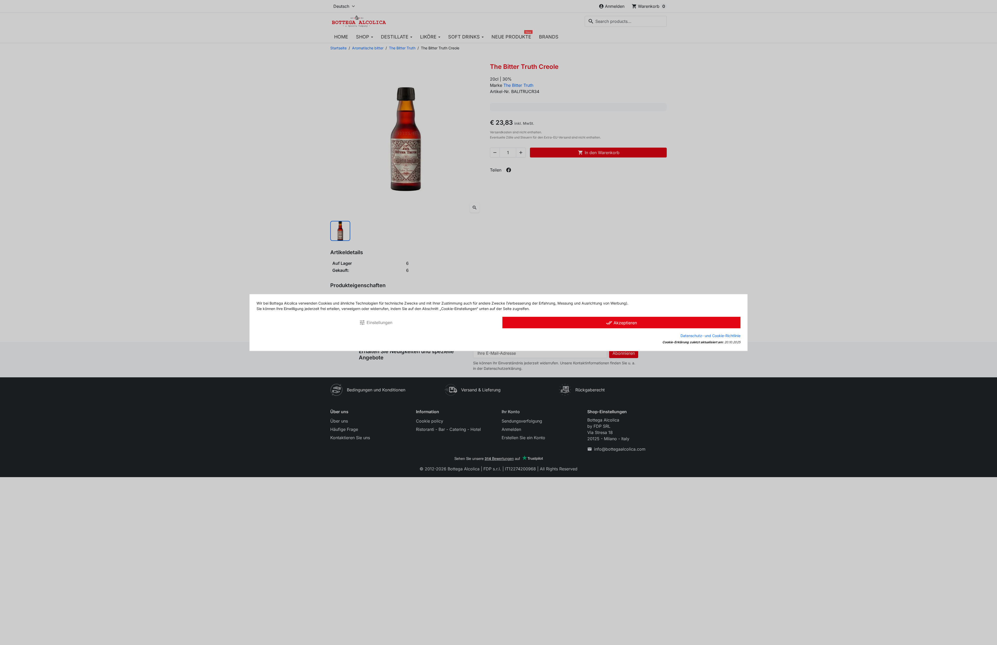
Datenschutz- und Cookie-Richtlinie (710, 335)
